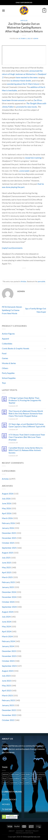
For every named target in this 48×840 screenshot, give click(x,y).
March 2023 (7, 695)
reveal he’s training (33, 157)
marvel (5, 783)
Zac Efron (38, 100)
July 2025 (6, 557)
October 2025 (8, 543)
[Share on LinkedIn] (35, 272)
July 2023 (6, 675)
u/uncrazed (24, 171)
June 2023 (6, 680)
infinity (24, 779)
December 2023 (9, 651)
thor (21, 783)
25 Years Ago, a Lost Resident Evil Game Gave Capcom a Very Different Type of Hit (27, 425)
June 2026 (6, 503)
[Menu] (3, 10)
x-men (33, 783)
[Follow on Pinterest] (23, 759)
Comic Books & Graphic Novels (15, 348)
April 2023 (6, 690)
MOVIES (6, 804)
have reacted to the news (27, 77)
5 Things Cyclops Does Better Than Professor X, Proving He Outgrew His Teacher (25, 400)
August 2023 (7, 671)
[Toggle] (45, 348)
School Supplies (9, 378)
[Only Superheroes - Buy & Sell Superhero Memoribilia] (24, 10)
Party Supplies (8, 373)
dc (33, 774)
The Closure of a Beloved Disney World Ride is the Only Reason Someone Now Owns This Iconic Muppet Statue (26, 413)
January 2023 (8, 705)
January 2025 (8, 587)
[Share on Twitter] (22, 272)
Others (5, 368)
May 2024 (6, 626)
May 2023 (6, 685)
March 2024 (7, 636)
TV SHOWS (7, 809)
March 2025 (7, 577)
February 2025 (8, 582)
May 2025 (6, 567)
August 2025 (7, 552)
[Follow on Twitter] (13, 759)
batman (5, 774)
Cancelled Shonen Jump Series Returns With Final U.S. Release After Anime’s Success (26, 450)
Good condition (14, 779)
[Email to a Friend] (26, 272)
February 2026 (8, 523)
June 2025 (6, 562)
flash (4, 779)
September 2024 (9, 607)
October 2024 (8, 602)
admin (35, 38)
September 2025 (9, 548)
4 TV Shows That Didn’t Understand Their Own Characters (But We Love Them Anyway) (27, 437)
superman (13, 783)
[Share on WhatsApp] (12, 272)
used (27, 783)
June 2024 (6, 621)
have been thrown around (13, 100)
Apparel (5, 338)
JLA (39, 779)
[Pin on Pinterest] (31, 272)
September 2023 (9, 666)
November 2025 (9, 538)
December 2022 (9, 710)
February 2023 (8, 700)
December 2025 (9, 533)
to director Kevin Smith (21, 80)
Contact (20, 831)
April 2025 (6, 572)
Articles (23, 20)
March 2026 (7, 518)
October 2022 (8, 720)
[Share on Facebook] (17, 272)
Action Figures (8, 333)
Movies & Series (9, 363)
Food (4, 353)
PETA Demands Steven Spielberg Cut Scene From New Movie (12, 310)
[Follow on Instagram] (9, 759)
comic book (15, 774)
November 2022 (9, 715)
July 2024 (6, 616)
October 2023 (8, 661)
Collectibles (7, 343)
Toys (4, 383)
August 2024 (7, 612)
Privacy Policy (32, 831)
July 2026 (6, 498)
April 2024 (6, 631)
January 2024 (8, 646)
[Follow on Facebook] (4, 759)
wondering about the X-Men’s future (23, 84)
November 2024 (9, 597)
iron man (32, 779)
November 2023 (9, 656)
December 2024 (9, 592)
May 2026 (6, 508)
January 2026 (8, 528)
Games (5, 358)
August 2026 (7, 493)
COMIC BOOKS (9, 799)
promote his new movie (26, 106)
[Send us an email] (18, 759)
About (11, 831)
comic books (25, 774)
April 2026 (6, 513)
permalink (41, 281)
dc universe (40, 774)
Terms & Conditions (24, 833)
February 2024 (8, 641)
